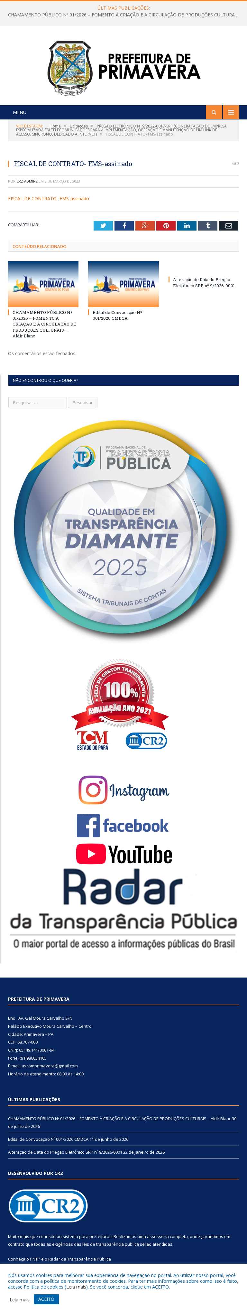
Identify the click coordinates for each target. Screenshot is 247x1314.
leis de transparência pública (110, 1244)
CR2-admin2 (27, 181)
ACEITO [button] (46, 1299)
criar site (47, 1236)
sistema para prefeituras (87, 1236)
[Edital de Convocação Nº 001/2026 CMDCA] (123, 284)
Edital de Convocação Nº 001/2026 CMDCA (122, 15)
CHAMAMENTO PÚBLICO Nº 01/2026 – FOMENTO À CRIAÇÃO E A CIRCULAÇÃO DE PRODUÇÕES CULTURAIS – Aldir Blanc (44, 324)
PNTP (35, 1259)
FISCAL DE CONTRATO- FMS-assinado (48, 198)
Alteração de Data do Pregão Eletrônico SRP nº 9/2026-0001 (204, 282)
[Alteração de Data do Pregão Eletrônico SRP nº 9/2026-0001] (204, 267)
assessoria (158, 1236)
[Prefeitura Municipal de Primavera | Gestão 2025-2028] (123, 66)
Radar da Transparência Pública (79, 1259)
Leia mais (76, 1287)
